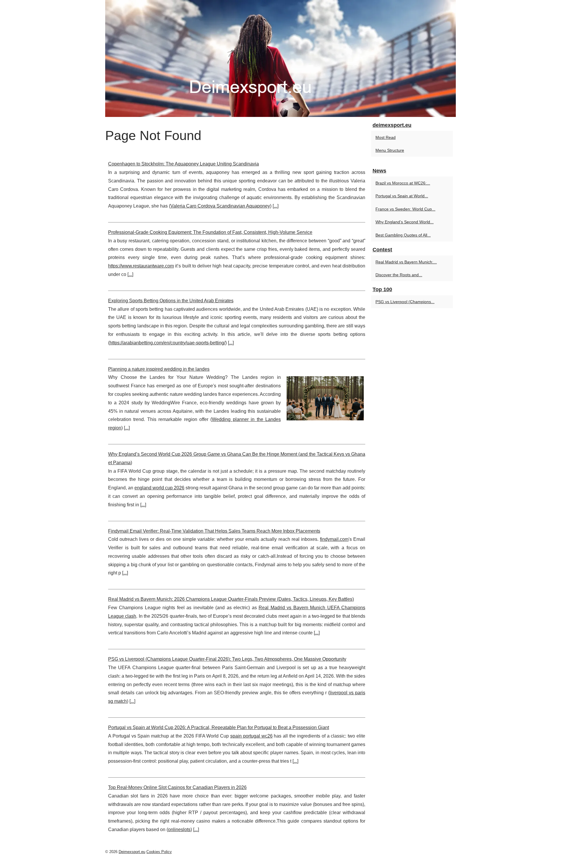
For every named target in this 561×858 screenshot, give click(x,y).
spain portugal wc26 (251, 735)
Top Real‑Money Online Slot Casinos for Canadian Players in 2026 (177, 787)
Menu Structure (389, 150)
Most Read (385, 137)
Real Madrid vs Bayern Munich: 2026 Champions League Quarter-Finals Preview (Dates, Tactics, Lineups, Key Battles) (231, 599)
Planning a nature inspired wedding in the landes (158, 369)
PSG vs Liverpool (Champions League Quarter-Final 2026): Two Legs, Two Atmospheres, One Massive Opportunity (227, 659)
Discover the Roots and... (398, 274)
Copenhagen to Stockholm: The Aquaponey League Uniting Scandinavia (183, 163)
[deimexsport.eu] (280, 58)
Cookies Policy (159, 852)
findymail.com (334, 539)
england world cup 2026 (159, 487)
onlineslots (179, 829)
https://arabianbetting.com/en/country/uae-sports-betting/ (167, 342)
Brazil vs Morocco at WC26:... (402, 183)
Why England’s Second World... (404, 222)
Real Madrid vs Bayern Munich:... (406, 262)
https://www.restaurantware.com (141, 265)
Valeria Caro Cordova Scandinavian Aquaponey (220, 205)
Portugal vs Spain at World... (401, 196)
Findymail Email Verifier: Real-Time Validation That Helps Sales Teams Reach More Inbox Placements (214, 531)
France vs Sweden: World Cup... (405, 209)
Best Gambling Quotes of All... (403, 235)
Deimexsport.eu (132, 852)
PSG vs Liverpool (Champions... (404, 301)
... (275, 205)
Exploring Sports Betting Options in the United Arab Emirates (170, 300)
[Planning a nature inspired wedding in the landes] (325, 397)
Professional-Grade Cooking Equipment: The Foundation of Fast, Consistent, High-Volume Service (210, 232)
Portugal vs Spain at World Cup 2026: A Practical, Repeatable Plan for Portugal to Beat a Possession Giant (218, 727)
